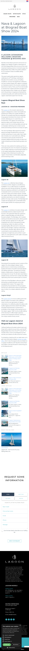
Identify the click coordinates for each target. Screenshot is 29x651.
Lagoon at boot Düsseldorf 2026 (15, 411)
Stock (24, 13)
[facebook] (6, 619)
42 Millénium (11, 590)
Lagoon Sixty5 (7, 298)
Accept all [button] (6, 644)
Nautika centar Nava (6, 1)
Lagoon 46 (6, 183)
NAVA (18, 16)
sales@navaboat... (13, 614)
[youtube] (11, 619)
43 (15, 590)
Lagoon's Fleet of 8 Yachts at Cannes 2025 (15, 378)
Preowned (12, 16)
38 (6, 590)
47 (5, 591)
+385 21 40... (11, 612)
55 (13, 591)
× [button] (20, 625)
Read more (12, 632)
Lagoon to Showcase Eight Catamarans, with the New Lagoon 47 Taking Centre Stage (15, 358)
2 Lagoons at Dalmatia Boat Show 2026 (14, 369)
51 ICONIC (9, 591)
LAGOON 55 (4, 447)
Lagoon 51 (6, 210)
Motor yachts (17, 13)
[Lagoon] (14, 7)
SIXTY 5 (19, 591)
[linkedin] (14, 619)
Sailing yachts (7, 13)
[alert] (11, 637)
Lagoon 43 (6, 110)
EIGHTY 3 (12, 597)
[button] (11, 647)
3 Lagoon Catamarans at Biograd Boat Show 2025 (15, 421)
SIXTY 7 (7, 597)
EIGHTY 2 (7, 593)
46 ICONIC (19, 590)
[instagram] (9, 619)
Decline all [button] (16, 644)
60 (15, 591)
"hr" (27, 1)
